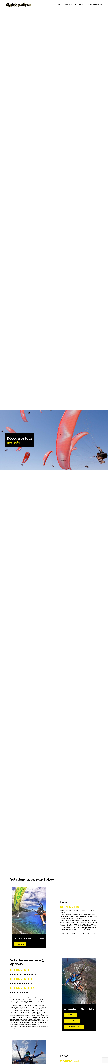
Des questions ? (80, 4)
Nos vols (58, 4)
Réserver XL (71, 1021)
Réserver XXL (74, 1026)
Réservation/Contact (95, 4)
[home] (18, 5)
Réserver (20, 944)
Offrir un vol (68, 4)
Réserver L (70, 1015)
